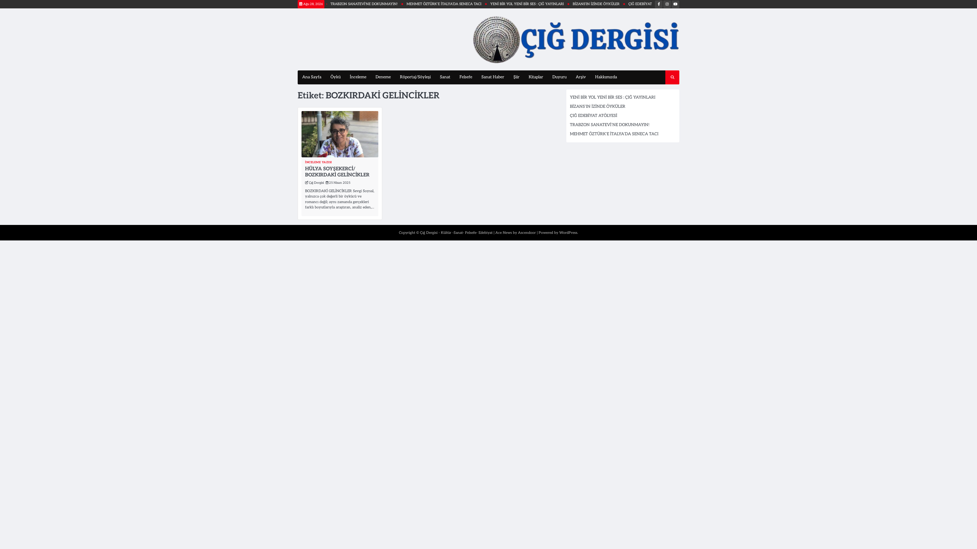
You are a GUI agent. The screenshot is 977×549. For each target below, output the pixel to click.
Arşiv (581, 77)
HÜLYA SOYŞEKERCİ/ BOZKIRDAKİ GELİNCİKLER (337, 172)
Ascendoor (527, 233)
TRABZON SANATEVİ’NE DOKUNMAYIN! (342, 4)
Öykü (336, 77)
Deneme (383, 77)
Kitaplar (536, 77)
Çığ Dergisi (316, 183)
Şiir (516, 77)
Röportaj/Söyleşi (415, 77)
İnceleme (358, 77)
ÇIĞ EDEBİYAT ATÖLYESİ (627, 4)
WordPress (568, 233)
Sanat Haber (492, 77)
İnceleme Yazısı (318, 162)
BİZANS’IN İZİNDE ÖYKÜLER (574, 4)
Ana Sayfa (311, 77)
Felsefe (465, 77)
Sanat (445, 77)
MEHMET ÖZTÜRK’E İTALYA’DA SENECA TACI (422, 4)
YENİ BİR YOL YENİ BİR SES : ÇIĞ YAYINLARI (505, 4)
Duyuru (559, 77)
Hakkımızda (606, 77)
